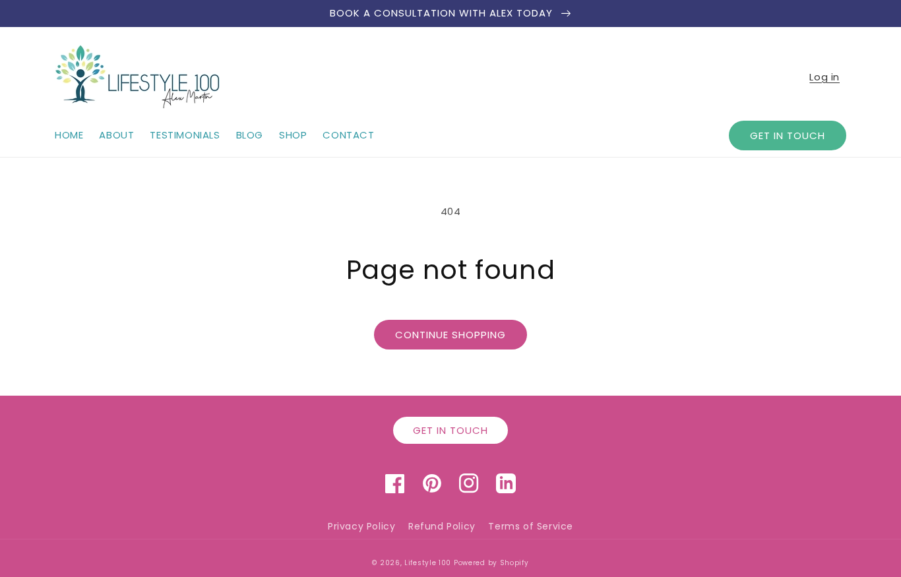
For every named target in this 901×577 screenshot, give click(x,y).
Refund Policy (442, 526)
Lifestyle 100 (427, 563)
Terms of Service (530, 526)
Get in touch (787, 135)
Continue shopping (450, 335)
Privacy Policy (361, 526)
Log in (824, 77)
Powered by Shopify (491, 563)
